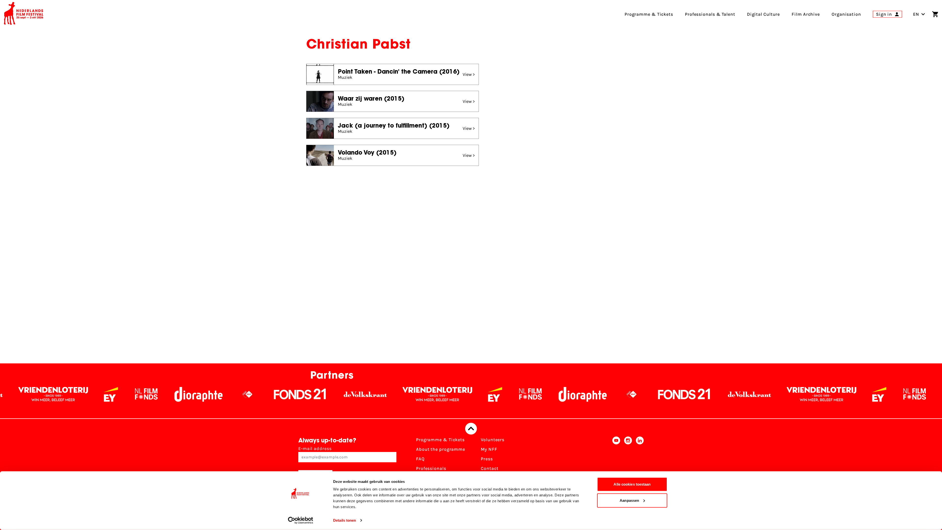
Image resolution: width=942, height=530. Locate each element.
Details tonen (344, 520)
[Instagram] (628, 460)
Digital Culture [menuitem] (763, 14)
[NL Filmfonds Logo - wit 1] (95, 394)
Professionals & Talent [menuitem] (710, 14)
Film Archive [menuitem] (806, 14)
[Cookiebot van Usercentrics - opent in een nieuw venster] (300, 520)
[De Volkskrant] (314, 394)
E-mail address (315, 448)
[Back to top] (471, 429)
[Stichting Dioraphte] (147, 394)
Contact (489, 468)
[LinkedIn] (640, 460)
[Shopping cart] (935, 14)
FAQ (420, 459)
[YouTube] (616, 460)
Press (487, 459)
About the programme (440, 449)
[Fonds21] (249, 394)
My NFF (489, 449)
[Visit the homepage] (23, 14)
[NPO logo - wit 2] (196, 394)
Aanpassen (629, 500)
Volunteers (492, 439)
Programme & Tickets (440, 439)
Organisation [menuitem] (846, 14)
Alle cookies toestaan (632, 484)
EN (916, 14)
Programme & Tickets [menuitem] (649, 14)
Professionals (431, 468)
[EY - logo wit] (60, 394)
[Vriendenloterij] (386, 394)
